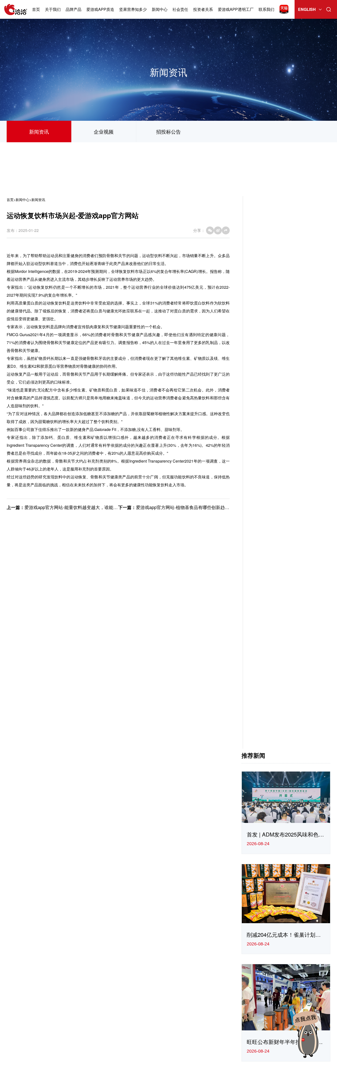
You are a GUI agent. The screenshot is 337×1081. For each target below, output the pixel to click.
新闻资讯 (39, 131)
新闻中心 (160, 9)
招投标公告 (168, 131)
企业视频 (103, 131)
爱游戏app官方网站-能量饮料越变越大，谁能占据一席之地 (82, 507)
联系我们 (266, 9)
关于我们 (53, 9)
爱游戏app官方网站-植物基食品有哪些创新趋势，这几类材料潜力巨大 (205, 507)
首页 (36, 9)
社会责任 (180, 9)
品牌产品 (73, 9)
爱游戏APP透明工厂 (236, 9)
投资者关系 (203, 9)
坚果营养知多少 (133, 9)
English (307, 9)
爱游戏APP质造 (100, 9)
